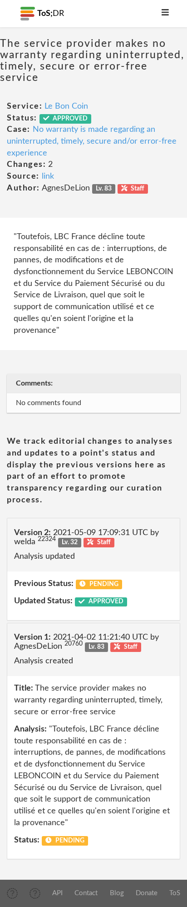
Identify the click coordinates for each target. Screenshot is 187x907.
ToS (174, 893)
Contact (86, 893)
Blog (117, 893)
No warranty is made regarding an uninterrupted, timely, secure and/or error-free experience (92, 141)
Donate (146, 893)
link (48, 176)
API (57, 893)
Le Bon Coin (66, 106)
